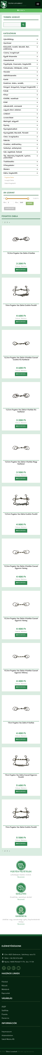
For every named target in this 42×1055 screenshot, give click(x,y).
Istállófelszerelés (9, 75)
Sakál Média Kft (8, 1039)
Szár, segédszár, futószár (12, 152)
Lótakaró (6, 114)
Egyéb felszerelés (10, 56)
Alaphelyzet (9, 208)
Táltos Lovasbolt (11, 1051)
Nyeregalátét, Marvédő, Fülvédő (15, 133)
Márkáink (5, 989)
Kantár (5, 79)
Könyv (5, 95)
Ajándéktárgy (8, 39)
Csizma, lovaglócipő (11, 53)
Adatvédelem (7, 1035)
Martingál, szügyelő (11, 121)
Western (6, 169)
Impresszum (7, 1032)
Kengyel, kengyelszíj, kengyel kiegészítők (19, 87)
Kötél (5, 102)
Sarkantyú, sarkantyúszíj (12, 148)
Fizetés (5, 1014)
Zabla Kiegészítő (10, 183)
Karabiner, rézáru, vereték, (13, 83)
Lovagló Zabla (9, 180)
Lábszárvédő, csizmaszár (12, 106)
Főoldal (5, 982)
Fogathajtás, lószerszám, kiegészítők (17, 64)
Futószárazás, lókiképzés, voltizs (15, 68)
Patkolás (6, 140)
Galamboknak (8, 60)
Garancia (5, 1018)
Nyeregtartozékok (10, 129)
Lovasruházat (8, 117)
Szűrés (29, 203)
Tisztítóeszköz (8, 161)
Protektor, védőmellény (12, 144)
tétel (21, 10)
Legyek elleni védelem (12, 110)
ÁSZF (4, 1007)
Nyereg (6, 125)
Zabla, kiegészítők (10, 173)
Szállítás (5, 1010)
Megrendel (21, 269)
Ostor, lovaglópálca (11, 137)
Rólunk (4, 986)
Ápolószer (7, 43)
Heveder (6, 72)
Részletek (21, 877)
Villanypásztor (8, 165)
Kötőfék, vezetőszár (10, 98)
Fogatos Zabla (9, 177)
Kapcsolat (6, 993)
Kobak (5, 91)
